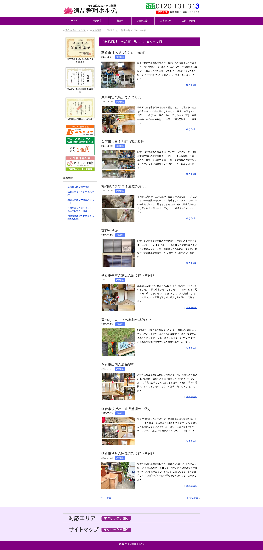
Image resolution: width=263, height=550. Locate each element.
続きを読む (191, 85)
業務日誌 (120, 57)
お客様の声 (165, 20)
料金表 (120, 20)
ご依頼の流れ (143, 20)
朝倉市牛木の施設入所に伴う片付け (128, 275)
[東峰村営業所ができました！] (118, 131)
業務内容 (97, 20)
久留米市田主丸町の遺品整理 (122, 141)
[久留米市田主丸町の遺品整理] (118, 175)
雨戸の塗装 (109, 231)
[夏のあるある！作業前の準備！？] (118, 353)
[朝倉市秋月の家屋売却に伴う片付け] (118, 487)
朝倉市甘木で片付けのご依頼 (123, 52)
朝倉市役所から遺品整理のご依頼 (126, 409)
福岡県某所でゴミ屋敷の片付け (124, 186)
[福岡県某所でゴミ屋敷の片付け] (118, 220)
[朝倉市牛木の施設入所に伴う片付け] (118, 309)
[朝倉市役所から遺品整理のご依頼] (118, 443)
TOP (75, 30)
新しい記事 (105, 498)
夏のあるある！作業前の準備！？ (126, 320)
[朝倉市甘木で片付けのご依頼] (118, 86)
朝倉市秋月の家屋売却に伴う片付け (128, 453)
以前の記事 (192, 498)
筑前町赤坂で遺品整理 (78, 187)
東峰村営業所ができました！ (123, 97)
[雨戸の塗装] (118, 264)
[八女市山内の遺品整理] (118, 398)
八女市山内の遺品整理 (117, 364)
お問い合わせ (188, 20)
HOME (74, 20)
